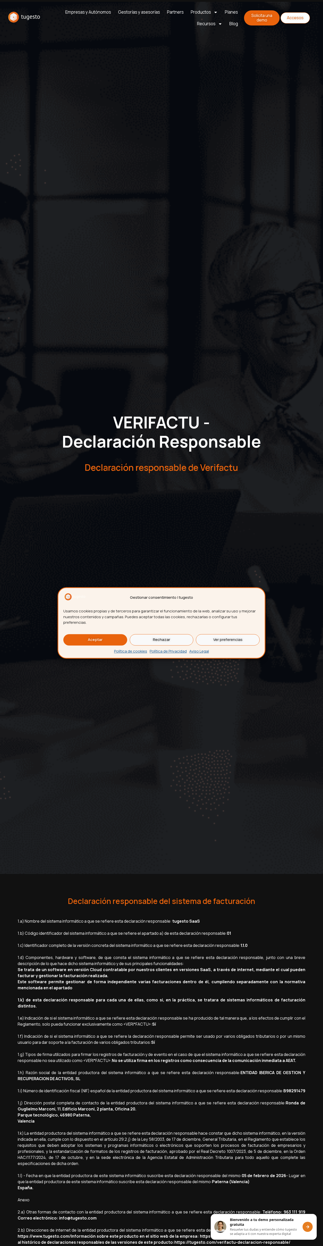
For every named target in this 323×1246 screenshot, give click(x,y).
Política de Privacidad (168, 651)
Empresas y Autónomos (88, 12)
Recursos (206, 24)
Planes (231, 12)
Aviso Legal (199, 651)
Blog (233, 24)
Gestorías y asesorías (139, 12)
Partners (175, 12)
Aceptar (95, 639)
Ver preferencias (228, 639)
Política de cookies (130, 651)
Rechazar (161, 639)
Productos (201, 12)
